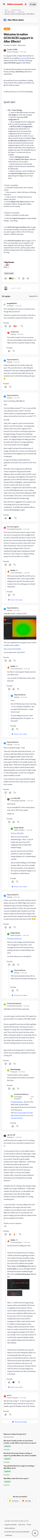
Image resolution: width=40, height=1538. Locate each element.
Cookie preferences (9, 1528)
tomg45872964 (12, 303)
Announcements (9, 1437)
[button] (4, 5)
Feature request (9, 273)
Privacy (29, 1524)
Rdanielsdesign (15, 1069)
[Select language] (25, 4)
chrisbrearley (14, 332)
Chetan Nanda (18, 828)
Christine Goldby (12, 49)
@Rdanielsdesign (17, 1102)
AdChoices (9, 1535)
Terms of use (21, 1524)
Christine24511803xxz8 (14, 1003)
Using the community (10, 1524)
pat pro (9, 1395)
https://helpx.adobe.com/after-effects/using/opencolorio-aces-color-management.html (22, 1115)
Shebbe (12, 570)
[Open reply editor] (20, 288)
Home (6, 10)
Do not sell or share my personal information (16, 1532)
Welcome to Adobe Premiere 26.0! (15, 1434)
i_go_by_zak (11, 1135)
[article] (20, 315)
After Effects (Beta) (10, 12)
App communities (16, 10)
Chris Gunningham (13, 527)
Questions (21, 12)
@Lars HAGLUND (17, 833)
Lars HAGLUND (15, 798)
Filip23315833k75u (13, 359)
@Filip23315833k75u (15, 938)
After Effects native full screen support (16, 1478)
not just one (22, 58)
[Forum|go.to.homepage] (15, 4)
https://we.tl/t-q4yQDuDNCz (12, 649)
